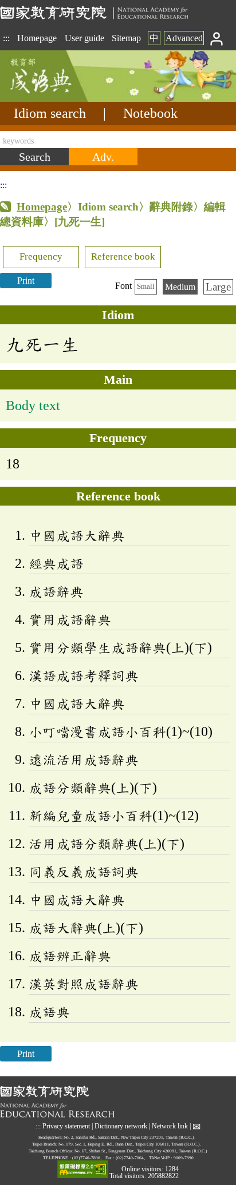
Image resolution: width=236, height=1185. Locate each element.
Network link (170, 1126)
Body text (33, 405)
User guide (84, 38)
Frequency (40, 256)
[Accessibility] (82, 1169)
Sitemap (126, 38)
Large (218, 287)
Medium (180, 287)
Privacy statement (66, 1126)
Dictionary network (121, 1126)
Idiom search (50, 113)
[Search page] (57, 99)
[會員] (217, 38)
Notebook (150, 113)
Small (146, 287)
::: (6, 38)
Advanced (184, 38)
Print (25, 280)
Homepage (37, 38)
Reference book (123, 256)
